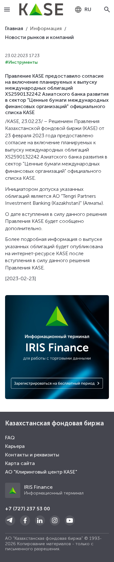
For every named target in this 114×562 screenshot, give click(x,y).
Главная (14, 28)
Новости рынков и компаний (39, 37)
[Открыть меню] (7, 9)
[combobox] (83, 9)
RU (88, 9)
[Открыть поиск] (107, 9)
